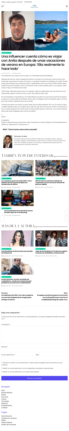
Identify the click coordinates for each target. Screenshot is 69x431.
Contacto (4, 407)
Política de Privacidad (8, 424)
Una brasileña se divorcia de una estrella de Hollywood (17, 252)
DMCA (3, 420)
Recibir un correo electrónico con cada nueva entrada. (21, 372)
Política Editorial (6, 422)
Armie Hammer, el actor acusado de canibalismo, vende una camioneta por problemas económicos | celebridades (16, 281)
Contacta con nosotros (9, 418)
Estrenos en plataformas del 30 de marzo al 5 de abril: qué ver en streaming (17, 211)
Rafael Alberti (17, 187)
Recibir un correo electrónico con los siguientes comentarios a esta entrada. (28, 368)
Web (37, 355)
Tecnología (5, 401)
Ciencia (3, 399)
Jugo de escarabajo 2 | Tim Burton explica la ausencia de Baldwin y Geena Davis (51, 252)
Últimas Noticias (6, 392)
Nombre (4, 347)
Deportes (4, 403)
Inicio (3, 390)
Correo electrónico (8, 355)
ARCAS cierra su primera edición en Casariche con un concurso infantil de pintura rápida (50, 182)
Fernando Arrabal (16, 73)
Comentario (5, 324)
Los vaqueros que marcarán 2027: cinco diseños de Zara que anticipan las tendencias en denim (16, 182)
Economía (4, 397)
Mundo (3, 395)
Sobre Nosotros (6, 416)
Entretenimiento (6, 52)
